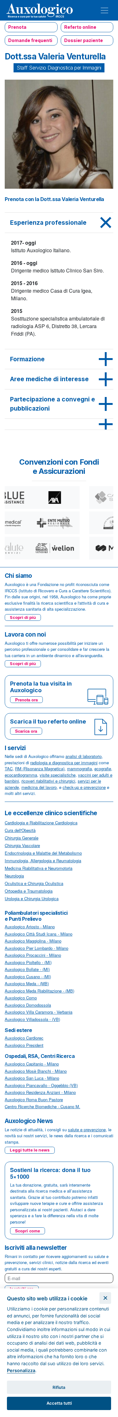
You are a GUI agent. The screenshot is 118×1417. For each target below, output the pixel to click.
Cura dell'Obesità (20, 830)
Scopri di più (23, 617)
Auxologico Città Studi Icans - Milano (38, 934)
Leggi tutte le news (30, 1149)
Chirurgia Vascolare (22, 845)
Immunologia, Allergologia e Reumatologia (43, 861)
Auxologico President (24, 1045)
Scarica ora (26, 731)
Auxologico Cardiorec (24, 1038)
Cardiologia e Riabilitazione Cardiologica (41, 823)
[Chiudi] (105, 1298)
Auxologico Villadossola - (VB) (32, 1019)
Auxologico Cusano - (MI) (28, 977)
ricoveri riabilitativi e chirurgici (48, 781)
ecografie (102, 769)
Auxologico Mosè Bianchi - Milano (36, 1071)
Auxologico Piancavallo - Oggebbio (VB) (41, 1085)
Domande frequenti (30, 40)
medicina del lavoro (39, 787)
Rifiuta (59, 1387)
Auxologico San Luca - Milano (32, 1078)
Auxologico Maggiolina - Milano (33, 941)
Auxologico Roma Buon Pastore (34, 1099)
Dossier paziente (83, 40)
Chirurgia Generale (21, 838)
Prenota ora (26, 700)
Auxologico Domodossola (28, 1005)
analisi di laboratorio (83, 756)
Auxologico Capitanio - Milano (32, 1064)
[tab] (59, 223)
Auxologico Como (21, 998)
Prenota (17, 27)
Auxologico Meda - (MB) (27, 983)
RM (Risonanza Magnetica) (40, 769)
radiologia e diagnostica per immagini (64, 763)
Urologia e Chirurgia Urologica (32, 898)
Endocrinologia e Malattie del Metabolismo (43, 853)
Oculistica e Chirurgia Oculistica (34, 883)
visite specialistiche (58, 775)
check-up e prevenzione (84, 787)
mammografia (79, 769)
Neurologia (14, 876)
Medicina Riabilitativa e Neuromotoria (38, 868)
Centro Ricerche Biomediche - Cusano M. (42, 1106)
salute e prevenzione (87, 1130)
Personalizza (21, 1370)
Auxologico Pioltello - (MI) (28, 962)
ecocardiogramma (21, 775)
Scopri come (27, 1231)
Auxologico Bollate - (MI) (27, 969)
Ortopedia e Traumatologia (29, 891)
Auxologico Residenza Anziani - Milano (40, 1092)
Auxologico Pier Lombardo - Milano (36, 948)
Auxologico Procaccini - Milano (33, 955)
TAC (9, 769)
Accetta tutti (59, 1403)
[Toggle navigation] (104, 10)
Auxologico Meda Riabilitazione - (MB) (39, 991)
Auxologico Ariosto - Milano (30, 927)
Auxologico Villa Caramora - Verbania (38, 1012)
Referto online (80, 27)
